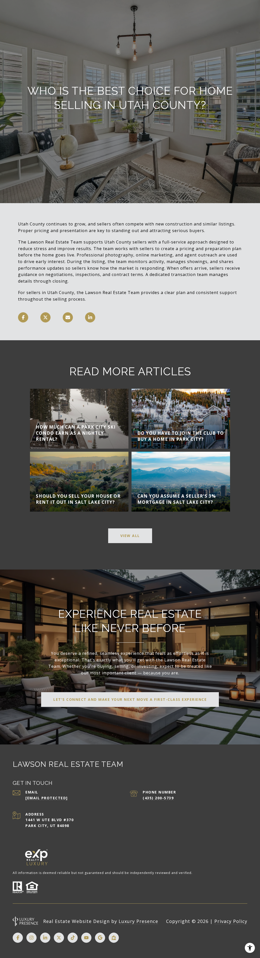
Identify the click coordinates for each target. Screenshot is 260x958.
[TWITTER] (59, 938)
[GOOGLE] (100, 938)
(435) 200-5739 (158, 797)
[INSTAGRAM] (31, 938)
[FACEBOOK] (18, 938)
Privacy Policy (230, 921)
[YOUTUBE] (86, 938)
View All (130, 535)
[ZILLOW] (114, 938)
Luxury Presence (138, 921)
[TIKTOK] (73, 938)
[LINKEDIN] (45, 938)
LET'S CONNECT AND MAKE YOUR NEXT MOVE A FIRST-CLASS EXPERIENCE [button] (130, 699)
